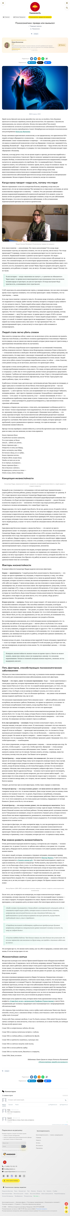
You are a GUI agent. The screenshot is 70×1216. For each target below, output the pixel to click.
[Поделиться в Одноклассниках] (39, 58)
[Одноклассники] (24, 1176)
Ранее (17, 1104)
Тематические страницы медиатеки (15, 1187)
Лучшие (10, 1104)
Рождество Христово (7, 1191)
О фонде (38, 1137)
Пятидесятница (28, 1196)
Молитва (33, 1191)
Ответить (9, 1113)
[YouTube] (20, 1176)
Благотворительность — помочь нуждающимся (49, 1135)
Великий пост (22, 1191)
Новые (4, 1104)
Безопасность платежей (52, 1202)
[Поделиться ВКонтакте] (31, 58)
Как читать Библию (35, 1193)
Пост (28, 1191)
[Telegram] (7, 1176)
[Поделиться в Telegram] (35, 58)
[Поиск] (67, 8)
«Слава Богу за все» (16, 1001)
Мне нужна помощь (12, 1180)
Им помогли (39, 1145)
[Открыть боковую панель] (67, 3)
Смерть (27, 1193)
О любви (55, 1191)
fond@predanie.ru (9, 1169)
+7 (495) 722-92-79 (10, 1166)
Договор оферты (21, 1202)
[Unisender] (9, 1154)
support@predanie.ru (15, 1172)
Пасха (15, 1191)
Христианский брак (7, 1193)
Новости (38, 1140)
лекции (36, 34)
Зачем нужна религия (47, 1193)
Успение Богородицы (7, 1196)
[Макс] (11, 1176)
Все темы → (37, 1196)
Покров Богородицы (59, 1193)
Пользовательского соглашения (48, 1211)
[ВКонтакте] (3, 1176)
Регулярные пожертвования (35, 1202)
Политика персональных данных (31, 1204)
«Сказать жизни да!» (25, 860)
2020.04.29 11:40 (16, 1118)
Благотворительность (43, 1131)
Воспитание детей (18, 1193)
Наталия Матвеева (23, 132)
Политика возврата (7, 1204)
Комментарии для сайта (60, 1124)
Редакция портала (35, 26)
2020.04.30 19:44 (14, 1109)
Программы (39, 1148)
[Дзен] (15, 1176)
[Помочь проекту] (66, 1204)
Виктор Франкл (47, 858)
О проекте (18, 1204)
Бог (44, 1191)
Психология (36, 29)
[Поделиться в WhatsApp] (42, 58)
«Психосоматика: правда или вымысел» (53, 1062)
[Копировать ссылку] (46, 58)
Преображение (19, 1196)
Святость (49, 1191)
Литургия (39, 1191)
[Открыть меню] (3, 3)
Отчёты (38, 1143)
